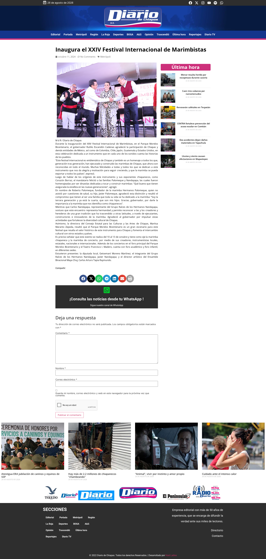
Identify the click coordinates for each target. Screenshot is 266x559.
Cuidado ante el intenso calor (219, 474)
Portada (68, 34)
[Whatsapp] (221, 2)
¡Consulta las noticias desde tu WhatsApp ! (107, 299)
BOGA (130, 34)
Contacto (217, 536)
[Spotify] (215, 2)
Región (94, 34)
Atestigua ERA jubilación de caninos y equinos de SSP (30, 475)
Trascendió (163, 34)
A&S (139, 34)
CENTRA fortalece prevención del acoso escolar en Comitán (193, 125)
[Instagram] (202, 2)
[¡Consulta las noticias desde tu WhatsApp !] (106, 290)
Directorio (217, 530)
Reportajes (195, 34)
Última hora (179, 34)
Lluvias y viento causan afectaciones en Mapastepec (193, 157)
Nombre (60, 368)
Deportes (118, 34)
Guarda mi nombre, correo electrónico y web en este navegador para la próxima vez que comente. (102, 394)
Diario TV (210, 34)
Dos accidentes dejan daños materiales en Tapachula (193, 141)
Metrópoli (81, 34)
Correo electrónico (66, 379)
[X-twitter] (196, 2)
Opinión (149, 34)
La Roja (105, 34)
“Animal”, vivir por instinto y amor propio (159, 474)
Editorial (55, 34)
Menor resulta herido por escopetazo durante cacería (193, 76)
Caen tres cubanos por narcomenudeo (193, 92)
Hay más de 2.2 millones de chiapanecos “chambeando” (92, 475)
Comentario (62, 333)
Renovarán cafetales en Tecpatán (193, 107)
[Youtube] (209, 2)
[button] (83, 278)
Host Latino (171, 555)
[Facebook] (190, 2)
